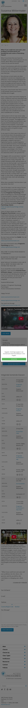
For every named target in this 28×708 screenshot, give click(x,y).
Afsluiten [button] (14, 359)
